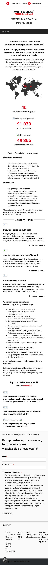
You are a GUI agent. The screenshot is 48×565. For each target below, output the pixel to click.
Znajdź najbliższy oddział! (19, 3)
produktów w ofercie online (24, 145)
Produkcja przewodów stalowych (19, 316)
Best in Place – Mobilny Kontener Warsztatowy (25, 352)
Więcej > (32, 69)
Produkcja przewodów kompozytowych (22, 319)
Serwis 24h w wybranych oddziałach (20, 347)
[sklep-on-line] (24, 135)
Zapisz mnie (7, 513)
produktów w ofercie (24, 128)
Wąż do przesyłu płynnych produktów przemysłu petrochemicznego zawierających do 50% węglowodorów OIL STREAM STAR (23, 399)
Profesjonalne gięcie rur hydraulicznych (21, 333)
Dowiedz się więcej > (37, 271)
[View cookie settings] (5, 560)
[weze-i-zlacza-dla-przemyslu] (24, 118)
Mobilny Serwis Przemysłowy (18, 350)
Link (15, 508)
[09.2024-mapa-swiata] (24, 74)
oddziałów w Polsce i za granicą (24, 112)
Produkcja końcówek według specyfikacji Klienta (25, 331)
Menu (7, 31)
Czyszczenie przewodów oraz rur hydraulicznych (25, 335)
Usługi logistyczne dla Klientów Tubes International (25, 355)
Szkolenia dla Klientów (16, 357)
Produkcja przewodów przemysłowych (21, 309)
